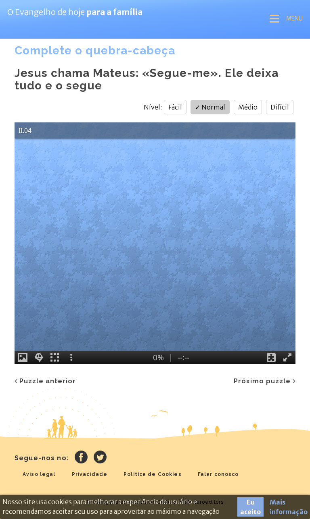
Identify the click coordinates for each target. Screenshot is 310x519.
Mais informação (289, 507)
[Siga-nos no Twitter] (100, 458)
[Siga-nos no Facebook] (81, 458)
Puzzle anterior (47, 381)
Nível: (153, 107)
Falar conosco (218, 474)
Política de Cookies (153, 474)
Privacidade (90, 474)
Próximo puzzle (262, 381)
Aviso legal (39, 474)
